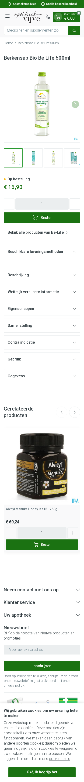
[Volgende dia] (74, 412)
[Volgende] (75, 104)
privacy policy (14, 685)
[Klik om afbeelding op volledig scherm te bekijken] (42, 104)
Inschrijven (42, 666)
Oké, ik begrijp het (42, 772)
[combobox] (36, 30)
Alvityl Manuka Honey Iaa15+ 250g (31, 509)
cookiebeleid (59, 759)
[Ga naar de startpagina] (28, 17)
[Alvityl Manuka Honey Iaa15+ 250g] (42, 466)
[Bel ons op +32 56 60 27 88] (48, 17)
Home (8, 43)
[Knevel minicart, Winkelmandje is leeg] (58, 17)
